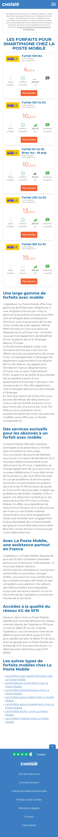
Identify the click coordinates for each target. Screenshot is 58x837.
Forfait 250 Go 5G (34, 197)
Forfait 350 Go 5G (34, 244)
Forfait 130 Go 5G (34, 102)
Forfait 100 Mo (32, 56)
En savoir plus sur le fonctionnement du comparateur (34, 28)
